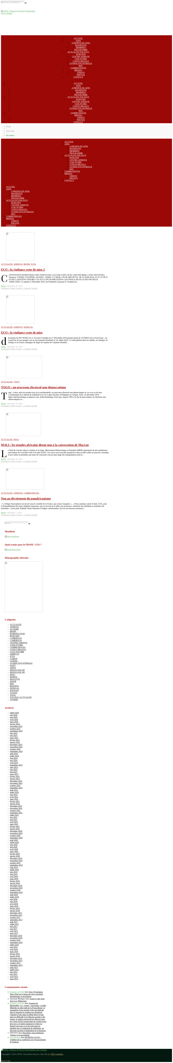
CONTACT (78, 77)
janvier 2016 (15, 956)
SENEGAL (28, 327)
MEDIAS (78, 70)
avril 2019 (14, 876)
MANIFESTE (81, 45)
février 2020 (15, 854)
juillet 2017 (14, 924)
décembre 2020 (16, 831)
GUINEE (14, 661)
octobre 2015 (15, 963)
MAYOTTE (15, 679)
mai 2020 (13, 847)
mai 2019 (13, 874)
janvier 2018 (15, 911)
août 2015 (14, 967)
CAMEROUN (16, 638)
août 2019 (14, 867)
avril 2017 (14, 931)
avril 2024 (14, 763)
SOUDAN (14, 690)
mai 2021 (13, 820)
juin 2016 (13, 947)
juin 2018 (13, 899)
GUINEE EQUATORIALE (81, 63)
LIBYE (13, 668)
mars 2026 (14, 722)
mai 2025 (13, 735)
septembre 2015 (16, 965)
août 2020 (14, 840)
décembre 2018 (16, 886)
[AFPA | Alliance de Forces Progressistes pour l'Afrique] (20, 13)
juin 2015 (13, 972)
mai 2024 (13, 760)
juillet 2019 (14, 870)
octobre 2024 (15, 749)
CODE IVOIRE (16, 645)
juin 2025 (13, 733)
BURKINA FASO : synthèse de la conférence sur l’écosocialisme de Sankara (28, 1039)
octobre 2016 (15, 940)
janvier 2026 (15, 724)
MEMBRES (81, 47)
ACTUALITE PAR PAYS (78, 52)
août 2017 (14, 922)
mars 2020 (14, 851)
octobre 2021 (15, 810)
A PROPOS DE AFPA (81, 43)
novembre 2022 (16, 783)
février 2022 (15, 801)
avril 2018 (14, 904)
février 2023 (15, 776)
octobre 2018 (15, 890)
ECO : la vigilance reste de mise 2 (23, 269)
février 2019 (15, 881)
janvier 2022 (15, 804)
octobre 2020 (15, 836)
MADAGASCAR (17, 670)
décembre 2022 (16, 781)
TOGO (17, 382)
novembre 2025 (16, 726)
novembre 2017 (16, 915)
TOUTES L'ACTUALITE (21, 697)
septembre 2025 (16, 731)
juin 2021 (13, 817)
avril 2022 (14, 797)
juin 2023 (13, 770)
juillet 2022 (14, 792)
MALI (16, 439)
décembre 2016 (16, 936)
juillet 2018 (14, 897)
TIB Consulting (57, 1054)
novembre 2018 (16, 888)
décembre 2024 (16, 745)
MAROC (13, 677)
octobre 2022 (15, 785)
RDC (81, 66)
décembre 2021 (16, 806)
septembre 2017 (16, 920)
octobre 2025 (15, 729)
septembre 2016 (16, 942)
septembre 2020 (16, 838)
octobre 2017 (15, 917)
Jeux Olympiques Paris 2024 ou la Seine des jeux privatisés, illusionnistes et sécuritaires (26, 994)
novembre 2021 (16, 808)
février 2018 (15, 908)
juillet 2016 (14, 945)
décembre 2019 (16, 858)
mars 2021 (14, 824)
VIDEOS (81, 72)
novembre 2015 (16, 961)
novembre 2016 (16, 938)
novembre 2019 (16, 861)
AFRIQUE (18, 264)
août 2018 (14, 895)
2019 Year (10, 131)
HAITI (12, 665)
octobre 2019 (15, 863)
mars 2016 (14, 952)
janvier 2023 (15, 779)
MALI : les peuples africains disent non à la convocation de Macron (45, 445)
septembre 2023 (16, 765)
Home (8, 126)
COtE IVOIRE (81, 59)
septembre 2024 (16, 751)
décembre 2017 (16, 913)
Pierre (3, 286)
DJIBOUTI (14, 654)
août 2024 (14, 754)
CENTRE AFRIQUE (81, 56)
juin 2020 (13, 845)
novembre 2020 (16, 833)
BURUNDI (81, 54)
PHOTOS (81, 75)
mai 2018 (13, 901)
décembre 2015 (16, 958)
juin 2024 (13, 758)
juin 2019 (13, 872)
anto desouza (15, 1037)
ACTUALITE (7, 264)
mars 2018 (14, 906)
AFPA (78, 41)
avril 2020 (14, 849)
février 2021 (15, 826)
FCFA (33, 264)
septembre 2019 (16, 865)
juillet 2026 (14, 713)
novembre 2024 (16, 747)
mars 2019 (14, 879)
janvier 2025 (15, 742)
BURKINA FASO (17, 634)
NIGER (13, 681)
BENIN (27, 264)
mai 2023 (13, 772)
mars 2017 (14, 933)
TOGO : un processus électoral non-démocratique (33, 387)
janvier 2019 (15, 883)
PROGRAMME (81, 50)
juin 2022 (13, 795)
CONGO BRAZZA (81, 61)
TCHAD (13, 693)
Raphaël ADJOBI (17, 992)
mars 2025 (14, 738)
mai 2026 (13, 717)
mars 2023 (14, 774)
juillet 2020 (14, 842)
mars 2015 (14, 979)
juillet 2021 (14, 815)
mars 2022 (14, 799)
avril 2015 (14, 977)
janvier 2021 (15, 829)
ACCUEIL (78, 38)
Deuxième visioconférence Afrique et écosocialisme (27, 1034)
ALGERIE (14, 629)
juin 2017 (13, 926)
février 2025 (15, 740)
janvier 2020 (15, 856)
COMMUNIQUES (78, 68)
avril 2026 (14, 719)
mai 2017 (13, 929)
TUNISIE (14, 700)
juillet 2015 (14, 970)
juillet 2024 (14, 756)
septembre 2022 (16, 788)
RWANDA (14, 686)
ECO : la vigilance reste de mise (22, 332)
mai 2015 (13, 974)
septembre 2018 (16, 892)
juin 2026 (13, 715)
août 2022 (14, 790)
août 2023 (14, 767)
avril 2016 (14, 949)
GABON (13, 659)
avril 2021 (14, 822)
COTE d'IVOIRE (17, 652)
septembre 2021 (16, 813)
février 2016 (15, 954)
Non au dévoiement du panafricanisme (26, 498)
